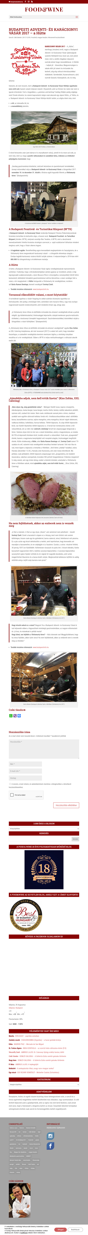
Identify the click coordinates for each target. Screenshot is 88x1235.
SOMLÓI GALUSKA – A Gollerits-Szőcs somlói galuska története (43, 1056)
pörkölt (18, 1164)
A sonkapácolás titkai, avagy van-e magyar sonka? (35, 1068)
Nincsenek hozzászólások (56, 37)
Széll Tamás (31, 1164)
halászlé (24, 1144)
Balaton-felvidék (30, 1128)
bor (20, 1132)
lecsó (31, 1148)
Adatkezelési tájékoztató (56, 1128)
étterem (12, 1172)
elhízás (19, 1136)
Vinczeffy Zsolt (14, 1052)
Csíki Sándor (18, 37)
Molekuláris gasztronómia (17, 1156)
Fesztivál (34, 37)
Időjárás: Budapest (16, 1008)
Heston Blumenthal (34, 1144)
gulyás (37, 1140)
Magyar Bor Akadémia (20, 1152)
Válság (32, 1168)
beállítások (24, 1233)
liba (11, 1152)
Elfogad (60, 1230)
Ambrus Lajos (13, 1128)
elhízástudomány (28, 1136)
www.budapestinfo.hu (41, 289)
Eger (39, 1132)
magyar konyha (42, 37)
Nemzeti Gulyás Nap (15, 1160)
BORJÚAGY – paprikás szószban (27, 1036)
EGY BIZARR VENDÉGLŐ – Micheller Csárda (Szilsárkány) (38, 1072)
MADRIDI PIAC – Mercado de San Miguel (29, 1044)
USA (16, 1168)
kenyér (25, 1148)
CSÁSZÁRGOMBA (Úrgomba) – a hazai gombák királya (41, 1040)
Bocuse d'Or (13, 1132)
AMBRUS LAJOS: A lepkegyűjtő (26, 1064)
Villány (26, 1168)
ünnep (18, 1172)
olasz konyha (26, 1160)
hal (19, 1144)
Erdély (36, 1136)
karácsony (18, 1148)
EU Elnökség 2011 (21, 1140)
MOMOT (28, 1156)
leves (36, 1148)
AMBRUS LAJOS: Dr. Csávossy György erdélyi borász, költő (42, 1052)
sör (38, 1164)
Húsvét (12, 1148)
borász (24, 1132)
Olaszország (36, 1160)
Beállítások (75, 1230)
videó (20, 1168)
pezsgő (12, 1164)
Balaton (22, 1128)
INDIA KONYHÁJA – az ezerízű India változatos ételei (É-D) (44, 1048)
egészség (12, 1136)
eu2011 (12, 1140)
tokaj (11, 1168)
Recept (24, 1164)
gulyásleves (13, 1144)
